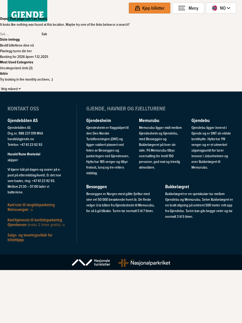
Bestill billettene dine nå (17, 45)
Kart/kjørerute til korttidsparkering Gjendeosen (35, 222)
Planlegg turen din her (16, 50)
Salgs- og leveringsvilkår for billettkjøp (30, 237)
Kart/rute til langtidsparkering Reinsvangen (31, 207)
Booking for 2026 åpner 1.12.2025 (24, 56)
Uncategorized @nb (14, 67)
